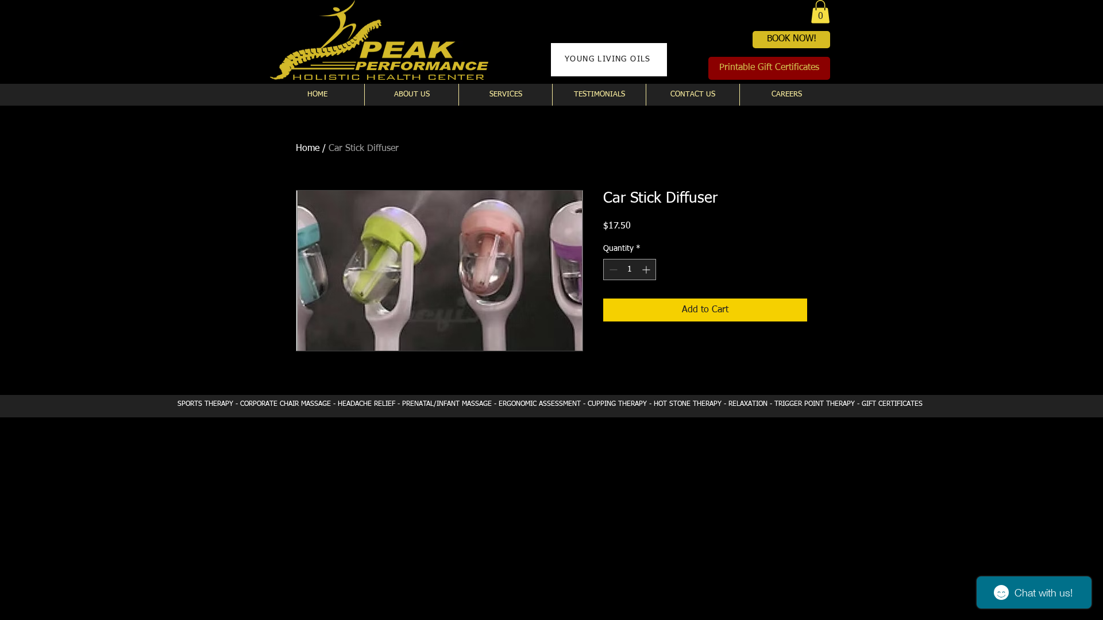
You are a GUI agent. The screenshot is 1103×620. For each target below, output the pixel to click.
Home (307, 148)
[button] (820, 12)
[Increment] (647, 269)
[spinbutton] (629, 269)
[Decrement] (612, 269)
